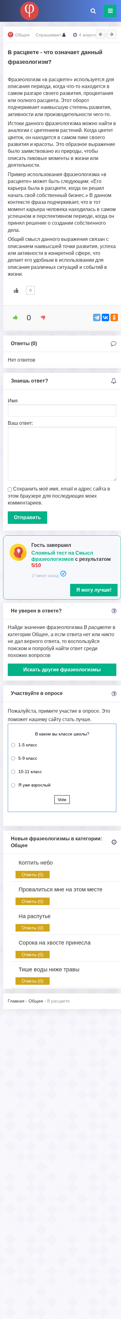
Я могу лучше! (93, 590)
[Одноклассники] (114, 317)
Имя (13, 400)
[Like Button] (16, 290)
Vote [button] (62, 799)
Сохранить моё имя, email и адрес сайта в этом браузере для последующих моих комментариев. (59, 495)
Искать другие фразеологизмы (62, 669)
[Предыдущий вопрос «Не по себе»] (100, 34)
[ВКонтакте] (105, 317)
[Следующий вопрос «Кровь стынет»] (111, 34)
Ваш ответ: (20, 423)
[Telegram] (97, 317)
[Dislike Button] (41, 317)
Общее (22, 34)
